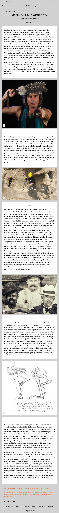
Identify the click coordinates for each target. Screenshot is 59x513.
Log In (52, 2)
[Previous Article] (2, 6)
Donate (50, 506)
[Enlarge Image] (4, 125)
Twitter (17, 506)
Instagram (9, 506)
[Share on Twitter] (8, 501)
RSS (33, 506)
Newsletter (42, 506)
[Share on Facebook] (11, 501)
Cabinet (7, 2)
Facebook (26, 506)
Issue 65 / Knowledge (29, 6)
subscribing (8, 494)
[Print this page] (16, 501)
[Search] (56, 1)
